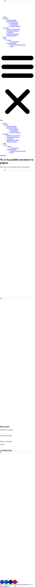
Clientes (9, 40)
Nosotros (5, 18)
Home (5, 17)
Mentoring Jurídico (12, 35)
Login (5, 38)
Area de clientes (14, 41)
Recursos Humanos (15, 26)
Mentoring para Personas (13, 29)
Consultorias (10, 32)
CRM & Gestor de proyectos (18, 44)
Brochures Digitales (12, 21)
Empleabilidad (14, 24)
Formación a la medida (13, 34)
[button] (17, 84)
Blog (4, 37)
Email (11, 46)
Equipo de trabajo (11, 43)
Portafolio (6, 28)
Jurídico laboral (14, 23)
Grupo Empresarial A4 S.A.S (24, 586)
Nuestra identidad (11, 20)
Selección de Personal (13, 31)
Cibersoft (11, 586)
